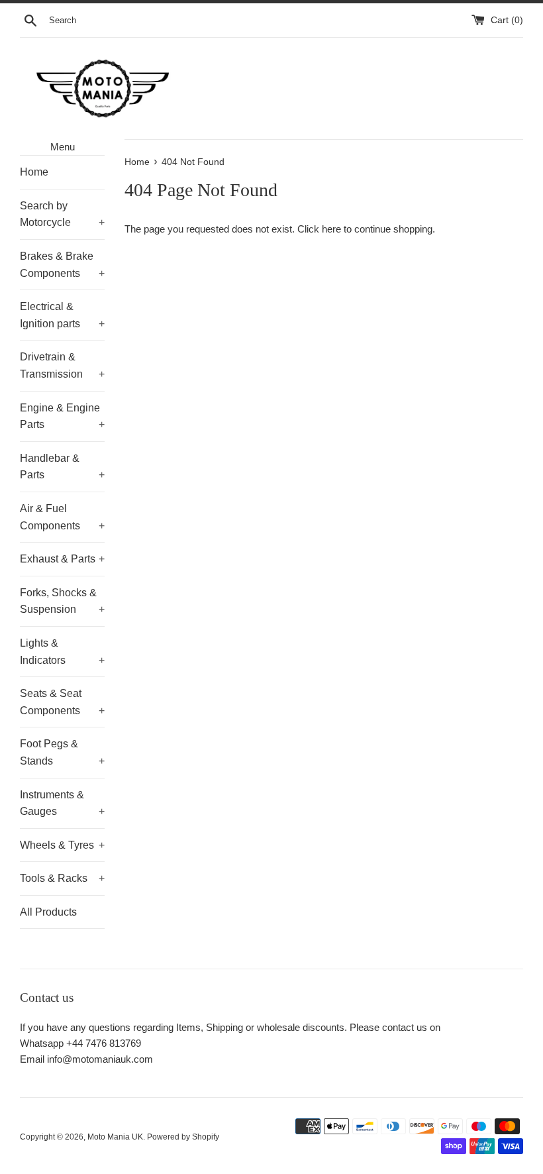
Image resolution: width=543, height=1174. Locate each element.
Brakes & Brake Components (62, 264)
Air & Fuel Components (62, 517)
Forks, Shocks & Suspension (62, 601)
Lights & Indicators (62, 651)
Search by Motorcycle (62, 214)
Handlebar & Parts (62, 467)
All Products (48, 912)
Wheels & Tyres (62, 845)
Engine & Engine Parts (62, 416)
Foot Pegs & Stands (62, 752)
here (331, 229)
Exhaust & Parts (62, 558)
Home (34, 172)
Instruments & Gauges (62, 803)
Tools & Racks (62, 878)
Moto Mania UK (115, 1137)
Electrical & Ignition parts (62, 315)
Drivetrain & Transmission (62, 365)
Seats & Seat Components (62, 702)
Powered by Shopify (183, 1137)
